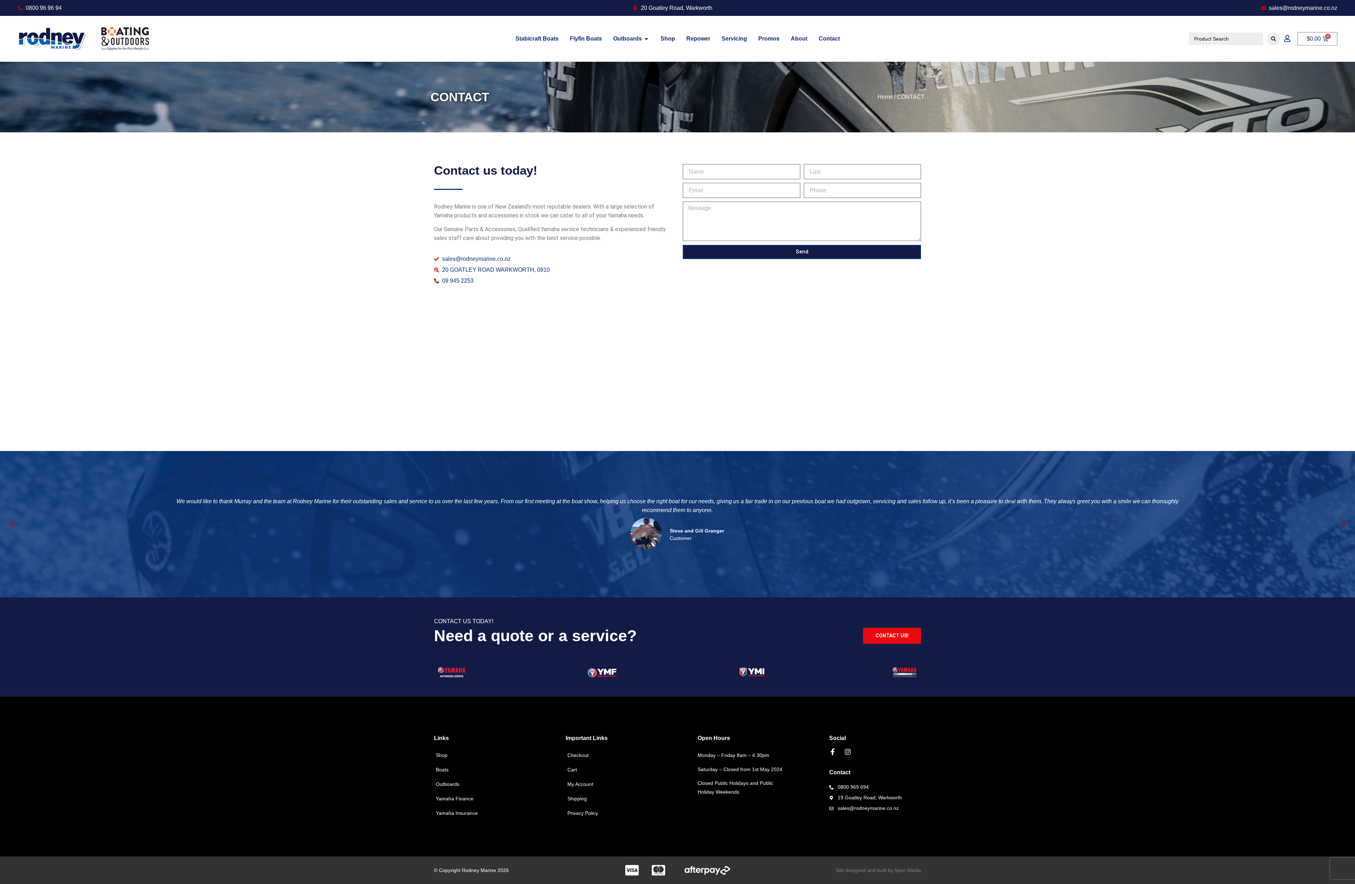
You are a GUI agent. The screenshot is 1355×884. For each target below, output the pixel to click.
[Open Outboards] (646, 39)
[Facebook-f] (832, 751)
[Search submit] (1273, 39)
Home (885, 97)
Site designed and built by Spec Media (878, 870)
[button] (11, 524)
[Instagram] (847, 751)
